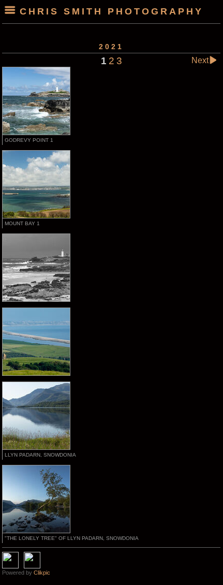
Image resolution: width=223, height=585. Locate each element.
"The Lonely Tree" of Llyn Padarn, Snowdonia (72, 538)
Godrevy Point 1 (29, 140)
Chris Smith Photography (111, 11)
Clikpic (42, 572)
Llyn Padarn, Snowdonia (40, 455)
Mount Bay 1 (22, 223)
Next (200, 60)
